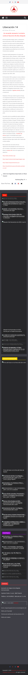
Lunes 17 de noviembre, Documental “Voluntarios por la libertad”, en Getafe (13, 547)
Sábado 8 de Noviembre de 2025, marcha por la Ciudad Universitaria (12, 330)
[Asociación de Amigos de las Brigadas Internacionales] (3, 18)
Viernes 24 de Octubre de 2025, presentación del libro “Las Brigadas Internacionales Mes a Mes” (12, 502)
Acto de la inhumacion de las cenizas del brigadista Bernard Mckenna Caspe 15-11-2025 (14, 203)
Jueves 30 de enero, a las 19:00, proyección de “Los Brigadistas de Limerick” (12, 565)
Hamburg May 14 (20, 179)
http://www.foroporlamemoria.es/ (11, 162)
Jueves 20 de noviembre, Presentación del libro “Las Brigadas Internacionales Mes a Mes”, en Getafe (13, 495)
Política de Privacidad (6, 611)
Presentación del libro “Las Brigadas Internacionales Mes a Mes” (12, 508)
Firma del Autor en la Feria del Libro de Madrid (13, 471)
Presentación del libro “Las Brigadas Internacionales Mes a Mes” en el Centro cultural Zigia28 (12, 477)
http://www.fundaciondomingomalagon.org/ (14, 159)
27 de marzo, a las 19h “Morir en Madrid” (12, 553)
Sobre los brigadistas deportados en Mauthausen (15, 175)
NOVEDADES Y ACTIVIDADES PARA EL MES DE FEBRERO (13, 483)
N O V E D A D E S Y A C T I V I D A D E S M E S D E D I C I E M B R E (14, 488)
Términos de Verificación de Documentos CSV (12, 614)
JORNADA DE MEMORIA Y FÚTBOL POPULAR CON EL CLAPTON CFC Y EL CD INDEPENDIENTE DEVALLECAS (13, 349)
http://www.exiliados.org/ (9, 155)
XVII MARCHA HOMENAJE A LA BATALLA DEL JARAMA (13, 558)
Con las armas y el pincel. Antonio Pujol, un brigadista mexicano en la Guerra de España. (13, 516)
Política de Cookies (5, 617)
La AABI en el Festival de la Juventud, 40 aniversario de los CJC (14, 335)
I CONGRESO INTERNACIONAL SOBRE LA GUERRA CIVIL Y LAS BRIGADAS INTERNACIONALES (13, 523)
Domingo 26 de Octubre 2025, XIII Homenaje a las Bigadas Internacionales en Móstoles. (14, 216)
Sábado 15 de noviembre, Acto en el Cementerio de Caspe (12, 209)
